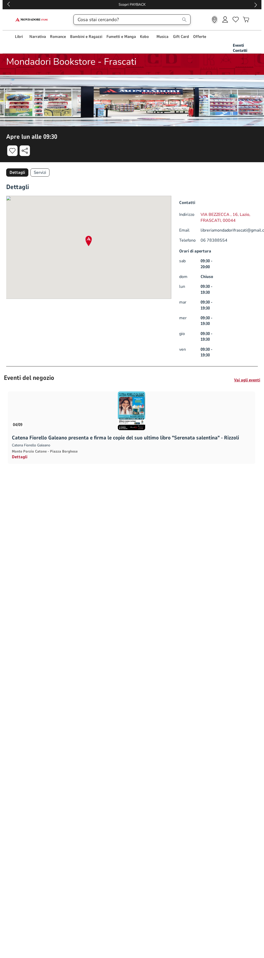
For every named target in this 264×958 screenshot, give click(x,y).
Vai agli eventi (247, 380)
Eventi (238, 45)
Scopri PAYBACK (132, 4)
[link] (214, 19)
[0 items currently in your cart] (246, 20)
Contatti (240, 50)
